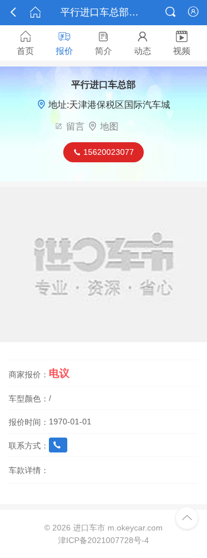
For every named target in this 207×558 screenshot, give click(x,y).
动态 (142, 43)
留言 (75, 126)
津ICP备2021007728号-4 (103, 540)
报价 (64, 43)
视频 (181, 43)
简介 (103, 43)
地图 (109, 126)
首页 (25, 43)
